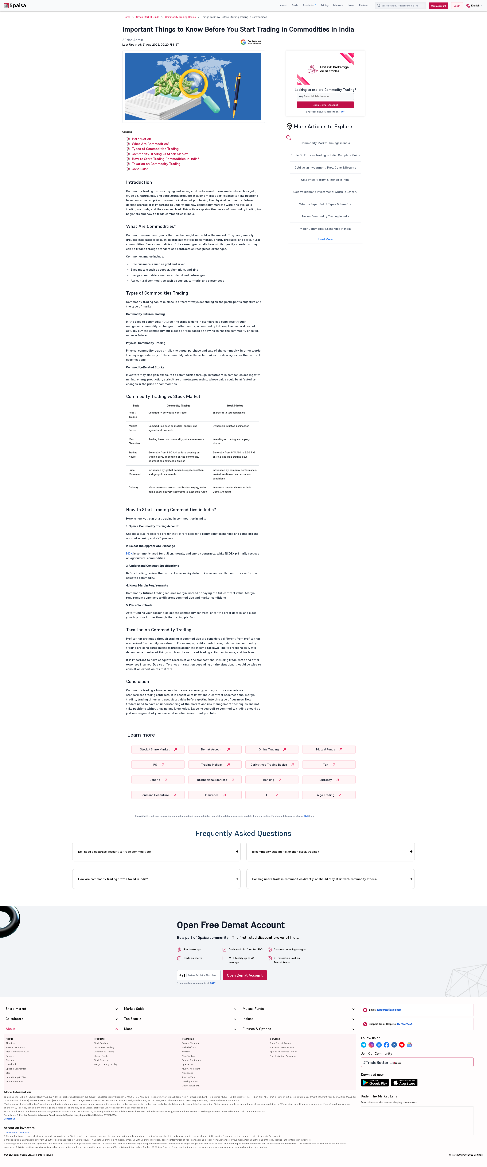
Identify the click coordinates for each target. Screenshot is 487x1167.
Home (127, 17)
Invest (283, 5)
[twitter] (379, 1045)
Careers (10, 1055)
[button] (473, 5)
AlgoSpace (187, 1072)
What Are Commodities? (150, 144)
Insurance (212, 795)
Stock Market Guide (147, 17)
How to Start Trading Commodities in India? (165, 159)
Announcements (14, 1081)
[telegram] (364, 1045)
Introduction (141, 139)
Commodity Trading (104, 1051)
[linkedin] (394, 1045)
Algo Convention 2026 (17, 1051)
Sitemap (10, 1060)
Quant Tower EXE (191, 1085)
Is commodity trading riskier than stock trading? (285, 851)
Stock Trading (101, 1043)
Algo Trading (326, 795)
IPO (155, 764)
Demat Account (212, 749)
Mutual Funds (326, 749)
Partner (363, 5)
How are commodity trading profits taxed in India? (113, 879)
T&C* (342, 111)
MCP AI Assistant (191, 1068)
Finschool (11, 1064)
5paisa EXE (188, 1064)
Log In (457, 5)
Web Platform (189, 1047)
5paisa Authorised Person (283, 1051)
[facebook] (386, 1045)
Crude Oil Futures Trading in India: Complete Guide (325, 155)
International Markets (212, 780)
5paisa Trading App (192, 1060)
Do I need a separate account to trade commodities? (114, 851)
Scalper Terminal (190, 1043)
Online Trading (269, 749)
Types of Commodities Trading (155, 149)
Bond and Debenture (155, 795)
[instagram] (371, 1045)
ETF (269, 795)
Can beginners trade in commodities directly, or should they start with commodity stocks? (314, 879)
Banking (269, 780)
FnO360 (186, 1051)
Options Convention (16, 1068)
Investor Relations (15, 1047)
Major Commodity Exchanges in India (325, 229)
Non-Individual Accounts (283, 1055)
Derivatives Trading (104, 1047)
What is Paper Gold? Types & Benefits (325, 204)
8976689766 (404, 1024)
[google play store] (375, 1084)
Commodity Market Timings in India (325, 143)
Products (308, 5)
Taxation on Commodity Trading (156, 164)
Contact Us (9, 1118)
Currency (326, 780)
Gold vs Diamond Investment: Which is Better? (325, 192)
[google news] (409, 1045)
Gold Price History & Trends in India (325, 179)
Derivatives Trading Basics (269, 764)
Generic (155, 780)
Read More (325, 239)
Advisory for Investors (17, 1132)
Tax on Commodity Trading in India (325, 216)
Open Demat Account (325, 105)
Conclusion (140, 169)
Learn (351, 5)
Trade (294, 5)
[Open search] (379, 5)
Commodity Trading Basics (180, 17)
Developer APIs (190, 1081)
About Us (10, 1043)
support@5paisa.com (389, 1009)
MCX (129, 553)
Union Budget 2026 (15, 1077)
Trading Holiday (212, 764)
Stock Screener (101, 1060)
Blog (8, 1072)
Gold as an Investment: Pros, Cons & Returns (325, 167)
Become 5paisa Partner (282, 1047)
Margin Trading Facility (105, 1064)
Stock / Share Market (155, 749)
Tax (326, 764)
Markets (338, 5)
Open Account (438, 5)
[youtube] (402, 1045)
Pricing (325, 5)
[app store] (404, 1084)
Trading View (188, 1077)
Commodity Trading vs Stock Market (160, 154)
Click (306, 815)
